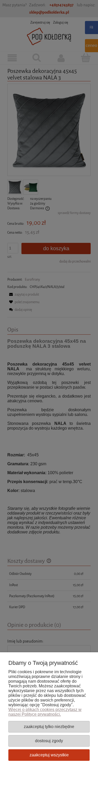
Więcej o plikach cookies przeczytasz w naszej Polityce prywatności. (45, 712)
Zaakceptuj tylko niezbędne (49, 726)
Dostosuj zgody (49, 740)
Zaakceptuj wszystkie (49, 754)
